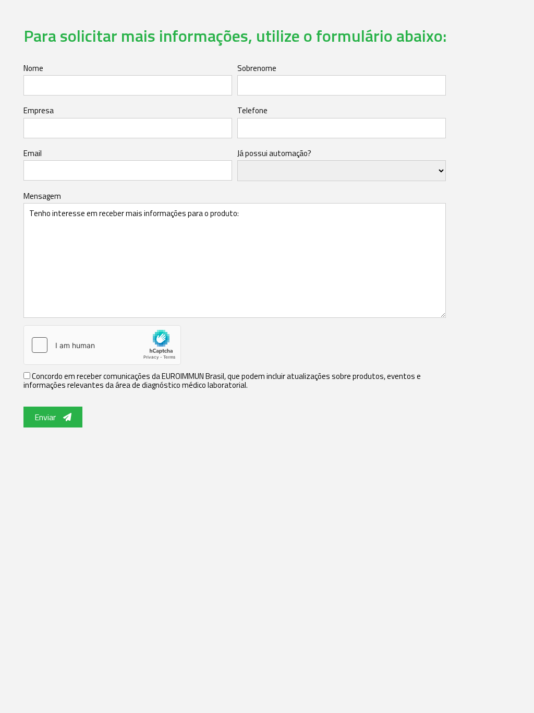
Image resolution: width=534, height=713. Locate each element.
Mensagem (42, 196)
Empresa (38, 110)
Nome (33, 68)
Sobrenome (256, 68)
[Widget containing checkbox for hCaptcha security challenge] (102, 345)
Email (32, 153)
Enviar (46, 417)
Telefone (252, 110)
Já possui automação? (274, 153)
